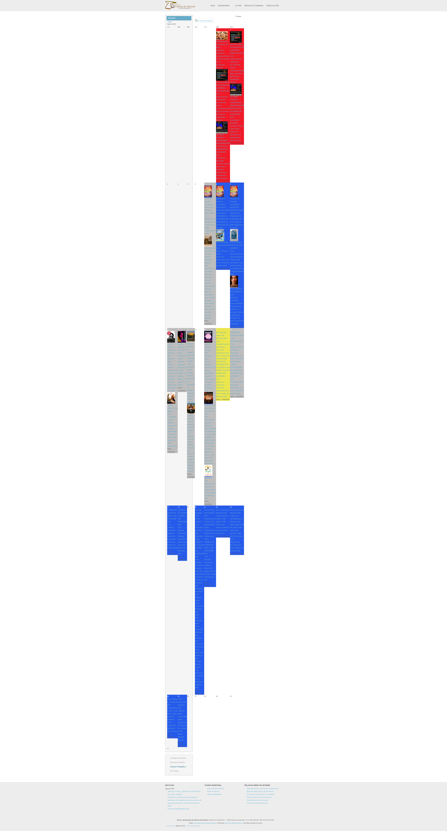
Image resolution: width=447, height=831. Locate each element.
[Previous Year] (167, 21)
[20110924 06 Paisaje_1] (204, 21)
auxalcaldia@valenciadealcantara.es (205, 823)
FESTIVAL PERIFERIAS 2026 (178, 809)
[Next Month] (171, 21)
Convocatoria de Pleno (215, 788)
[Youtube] (213, 816)
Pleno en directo (213, 791)
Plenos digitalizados (214, 794)
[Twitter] (208, 816)
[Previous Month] (168, 21)
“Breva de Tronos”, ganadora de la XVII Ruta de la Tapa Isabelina (184, 792)
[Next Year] (170, 21)
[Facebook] (204, 816)
